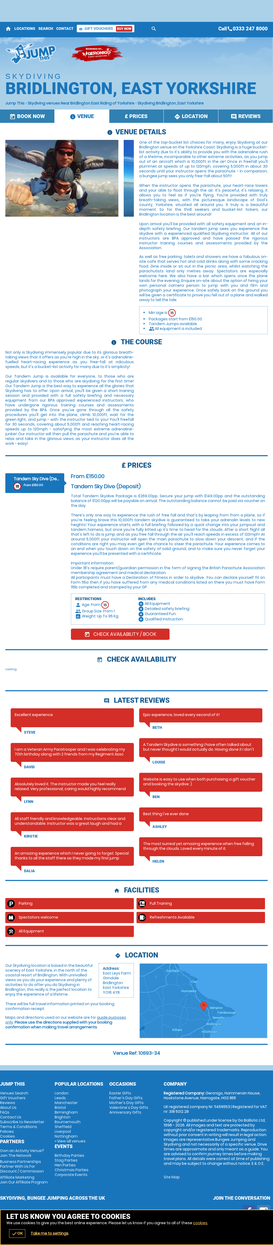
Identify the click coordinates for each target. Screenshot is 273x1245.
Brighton (62, 1117)
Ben (156, 797)
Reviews (7, 1102)
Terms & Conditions (18, 1126)
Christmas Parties (72, 1170)
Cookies (7, 1136)
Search (45, 28)
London (62, 1093)
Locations (24, 28)
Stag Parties (66, 1160)
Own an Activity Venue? (22, 1153)
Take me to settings (50, 1233)
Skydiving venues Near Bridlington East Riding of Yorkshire (81, 103)
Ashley (159, 826)
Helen (158, 861)
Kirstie (31, 836)
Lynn (28, 801)
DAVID (29, 767)
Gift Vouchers (105, 28)
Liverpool (63, 1131)
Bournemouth (68, 1122)
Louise (158, 762)
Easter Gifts (120, 1093)
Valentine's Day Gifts (128, 1107)
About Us (8, 1107)
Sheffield (63, 1126)
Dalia (29, 871)
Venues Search (14, 1093)
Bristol (60, 1107)
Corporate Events (71, 1174)
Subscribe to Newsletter (22, 1122)
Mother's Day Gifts (126, 1102)
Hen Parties (65, 1165)
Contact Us (10, 1117)
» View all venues (70, 1141)
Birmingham (66, 1112)
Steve (29, 732)
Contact (65, 28)
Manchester (66, 1102)
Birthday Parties (69, 1155)
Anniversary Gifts (125, 1112)
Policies (7, 1131)
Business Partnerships (22, 1166)
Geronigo (97, 53)
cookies (200, 1223)
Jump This (15, 103)
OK (17, 1233)
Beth (157, 727)
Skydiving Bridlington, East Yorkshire (171, 103)
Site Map (172, 1177)
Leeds (60, 1098)
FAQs (4, 1112)
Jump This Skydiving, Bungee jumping (35, 53)
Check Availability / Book (120, 634)
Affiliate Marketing (24, 1180)
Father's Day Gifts (126, 1098)
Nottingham (66, 1136)
